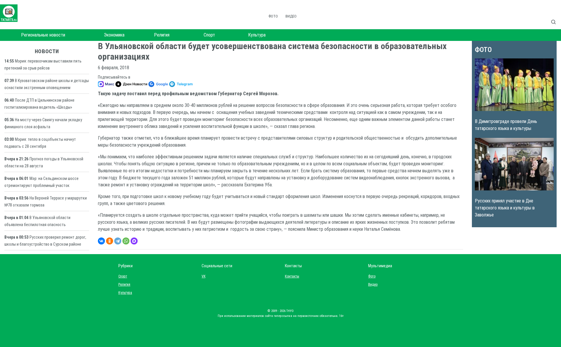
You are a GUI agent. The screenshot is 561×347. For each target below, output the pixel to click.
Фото (273, 16)
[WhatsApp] (125, 240)
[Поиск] (555, 16)
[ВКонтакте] (101, 240)
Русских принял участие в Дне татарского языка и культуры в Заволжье (505, 208)
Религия (161, 35)
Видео (291, 16)
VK (203, 276)
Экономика (114, 35)
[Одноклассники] (109, 240)
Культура (257, 35)
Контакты (291, 276)
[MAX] (134, 240)
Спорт (209, 35)
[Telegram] (117, 240)
